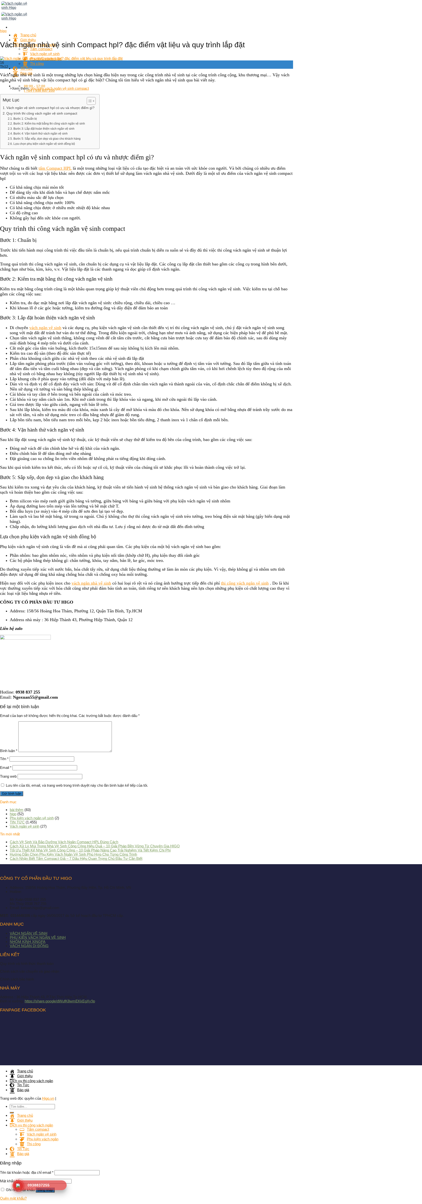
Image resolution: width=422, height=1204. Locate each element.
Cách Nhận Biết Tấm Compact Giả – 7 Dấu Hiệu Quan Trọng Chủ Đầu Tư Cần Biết (76, 858)
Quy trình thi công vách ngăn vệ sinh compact (41, 113)
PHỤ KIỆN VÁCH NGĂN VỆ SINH (38, 937)
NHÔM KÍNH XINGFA (27, 942)
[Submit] (12, 1112)
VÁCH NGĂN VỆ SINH (28, 933)
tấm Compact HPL (55, 168)
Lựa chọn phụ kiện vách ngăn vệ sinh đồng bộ (44, 144)
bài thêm (16, 810)
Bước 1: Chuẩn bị (25, 118)
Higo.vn (48, 1098)
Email (5, 767)
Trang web (8, 776)
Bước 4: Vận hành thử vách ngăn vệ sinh (40, 133)
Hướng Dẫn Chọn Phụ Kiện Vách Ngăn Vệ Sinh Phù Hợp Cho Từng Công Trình (73, 854)
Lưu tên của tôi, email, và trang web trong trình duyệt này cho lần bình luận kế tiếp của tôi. (77, 785)
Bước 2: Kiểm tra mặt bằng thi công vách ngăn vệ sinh (49, 123)
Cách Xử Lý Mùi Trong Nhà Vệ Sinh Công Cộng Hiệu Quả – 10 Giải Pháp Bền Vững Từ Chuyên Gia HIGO (95, 846)
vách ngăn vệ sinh (45, 327)
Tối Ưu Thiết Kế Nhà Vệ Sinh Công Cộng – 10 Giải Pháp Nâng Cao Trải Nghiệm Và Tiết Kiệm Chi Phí (90, 850)
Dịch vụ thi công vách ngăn (31, 1081)
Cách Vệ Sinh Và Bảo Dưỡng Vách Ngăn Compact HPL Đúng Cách (64, 842)
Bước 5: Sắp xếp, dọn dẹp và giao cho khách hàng (46, 138)
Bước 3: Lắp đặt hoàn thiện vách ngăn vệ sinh (43, 128)
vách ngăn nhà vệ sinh (91, 583)
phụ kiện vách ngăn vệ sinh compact (60, 88)
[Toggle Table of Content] (89, 101)
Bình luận (8, 751)
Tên (4, 759)
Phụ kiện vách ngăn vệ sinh (32, 818)
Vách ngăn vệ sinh (24, 826)
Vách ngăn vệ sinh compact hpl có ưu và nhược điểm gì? (50, 108)
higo (3, 31)
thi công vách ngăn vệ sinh (245, 583)
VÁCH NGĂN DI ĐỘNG (29, 946)
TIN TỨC (17, 822)
